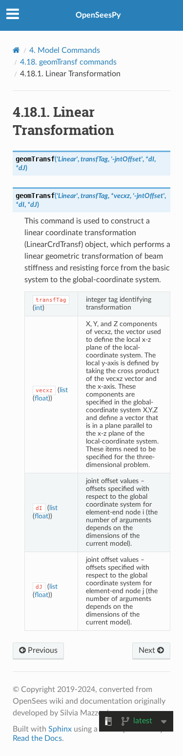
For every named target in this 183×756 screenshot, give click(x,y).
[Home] (16, 50)
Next (148, 650)
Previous (42, 650)
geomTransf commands (68, 62)
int (38, 307)
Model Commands (64, 50)
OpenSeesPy (98, 15)
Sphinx (60, 729)
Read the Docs (37, 738)
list (64, 390)
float (41, 398)
